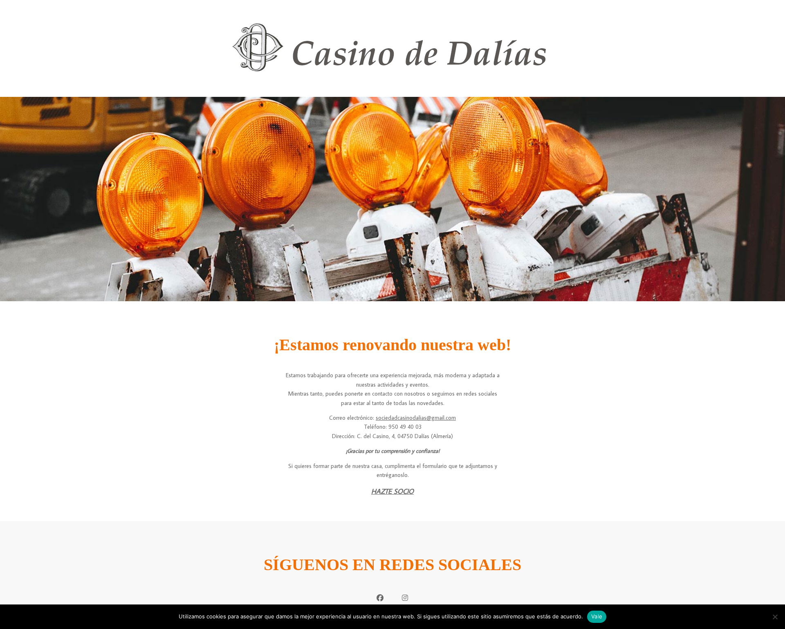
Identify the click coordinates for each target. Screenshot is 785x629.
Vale (596, 616)
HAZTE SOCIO (392, 491)
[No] (775, 617)
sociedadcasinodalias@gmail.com (416, 417)
